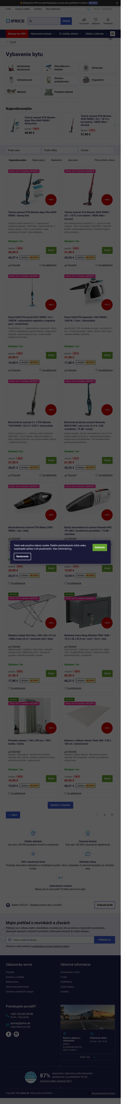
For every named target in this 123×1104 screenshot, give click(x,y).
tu (70, 548)
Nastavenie (22, 556)
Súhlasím (100, 547)
